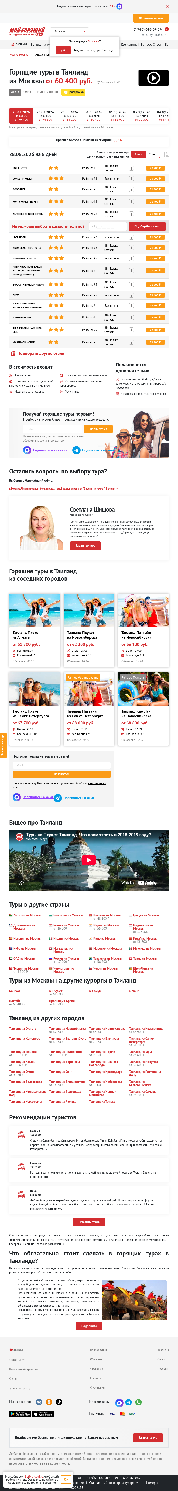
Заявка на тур (17, 1359)
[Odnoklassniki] (49, 1402)
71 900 (154, 248)
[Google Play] (20, 1414)
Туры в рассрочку (19, 1388)
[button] (153, 78)
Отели (13, 1378)
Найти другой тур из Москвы (91, 127)
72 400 (154, 295)
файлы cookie (34, 1476)
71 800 (154, 237)
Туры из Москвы (19, 54)
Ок (66, 1479)
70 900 (154, 178)
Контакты (95, 1378)
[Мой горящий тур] (27, 31)
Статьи (161, 1359)
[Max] (119, 6)
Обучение (96, 1359)
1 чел (138, 154)
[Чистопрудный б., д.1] (168, 29)
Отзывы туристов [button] (46, 92)
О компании (97, 1387)
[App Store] (43, 1414)
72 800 (154, 305)
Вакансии (163, 1349)
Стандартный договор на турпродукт (115, 1483)
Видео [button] (27, 92)
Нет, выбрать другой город (93, 50)
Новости (162, 1368)
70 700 (154, 168)
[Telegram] (128, 1402)
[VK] (39, 1402)
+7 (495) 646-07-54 (147, 29)
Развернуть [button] (37, 1149)
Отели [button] (15, 92)
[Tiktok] (59, 1402)
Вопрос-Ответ (98, 1349)
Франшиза (96, 1368)
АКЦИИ (18, 1350)
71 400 (154, 201)
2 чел (152, 154)
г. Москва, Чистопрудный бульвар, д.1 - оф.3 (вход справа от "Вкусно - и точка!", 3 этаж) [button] (62, 489)
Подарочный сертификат (24, 1369)
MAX (112, 6)
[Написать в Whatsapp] (138, 1402)
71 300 (154, 189)
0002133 (77, 1488)
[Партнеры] (124, 1414)
